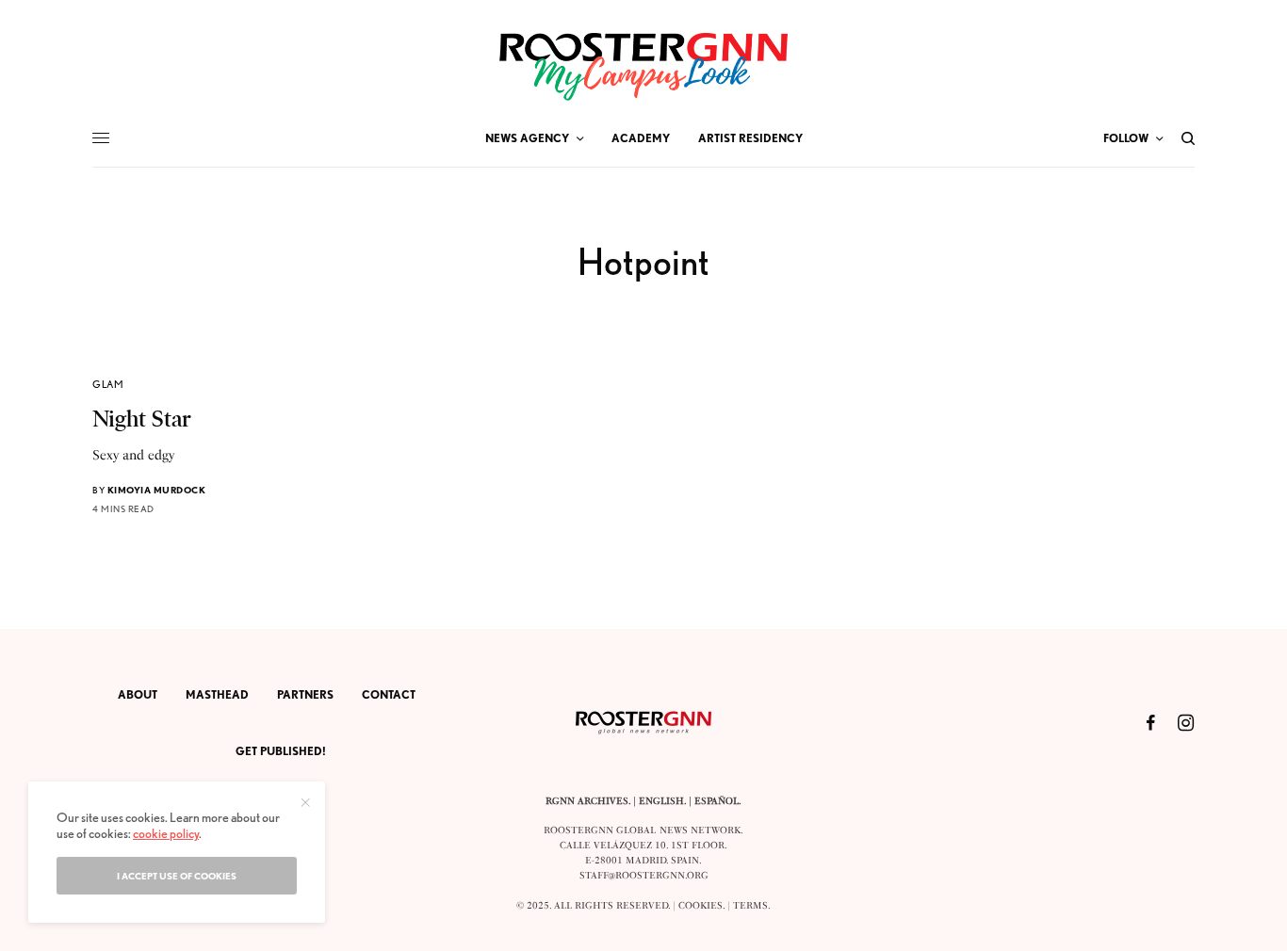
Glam (107, 384)
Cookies (700, 905)
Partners (305, 694)
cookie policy (166, 833)
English (661, 801)
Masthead (217, 694)
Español (716, 801)
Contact (388, 694)
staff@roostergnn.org (644, 875)
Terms (750, 905)
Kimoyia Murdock (156, 489)
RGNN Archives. (588, 801)
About (137, 694)
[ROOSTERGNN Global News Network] (643, 67)
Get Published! (281, 751)
